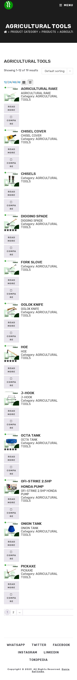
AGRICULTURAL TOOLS (39, 98)
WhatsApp (16, 645)
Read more (11, 108)
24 (9, 82)
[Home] (5, 31)
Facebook (61, 645)
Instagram (27, 652)
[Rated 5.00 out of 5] (11, 222)
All (18, 82)
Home (7, 54)
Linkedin (51, 652)
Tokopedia (38, 660)
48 (14, 82)
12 (5, 82)
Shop (18, 54)
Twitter (39, 645)
